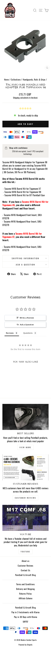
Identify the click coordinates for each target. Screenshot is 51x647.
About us (25, 560)
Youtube (25, 551)
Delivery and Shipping (25, 588)
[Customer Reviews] (25, 467)
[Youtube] (25, 518)
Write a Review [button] (27, 317)
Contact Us (25, 570)
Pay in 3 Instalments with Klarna (25, 612)
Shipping (16, 97)
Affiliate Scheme (25, 598)
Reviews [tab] (10, 333)
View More (25, 447)
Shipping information (25, 258)
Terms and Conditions (25, 584)
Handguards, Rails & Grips (34, 79)
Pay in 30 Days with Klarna (25, 616)
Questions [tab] (28, 333)
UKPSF (25, 621)
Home (6, 79)
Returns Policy (25, 593)
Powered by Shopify (25, 644)
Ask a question (25, 264)
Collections (16, 79)
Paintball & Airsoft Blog (25, 574)
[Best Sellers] (25, 417)
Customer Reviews (25, 498)
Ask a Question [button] (27, 324)
